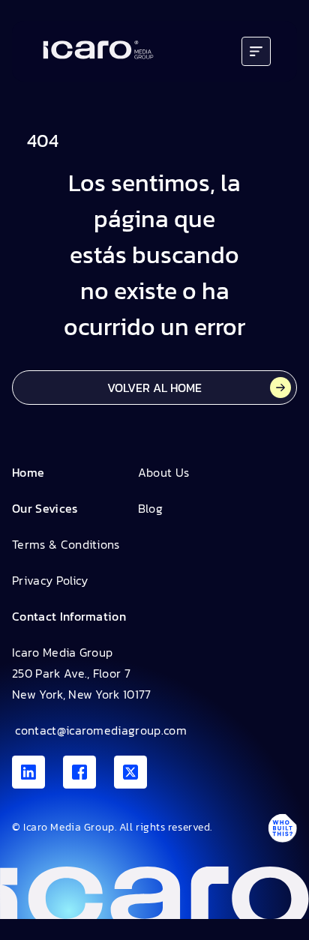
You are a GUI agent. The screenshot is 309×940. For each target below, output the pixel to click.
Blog (150, 508)
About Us (164, 472)
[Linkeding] (28, 772)
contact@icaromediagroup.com (99, 730)
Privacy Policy (50, 580)
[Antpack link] (282, 828)
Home (28, 472)
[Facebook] (79, 772)
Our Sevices (45, 508)
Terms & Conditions (66, 544)
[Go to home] (98, 51)
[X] (130, 772)
